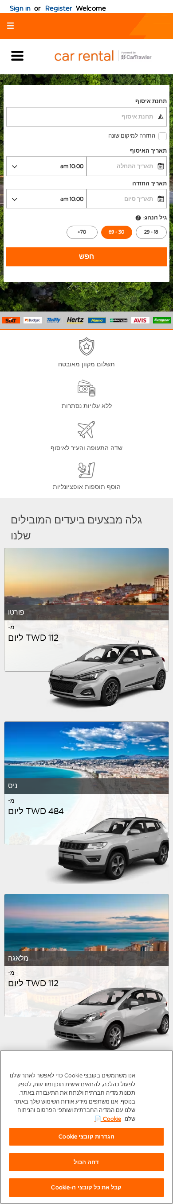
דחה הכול (86, 1162)
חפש (86, 256)
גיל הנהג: (154, 217)
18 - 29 (151, 232)
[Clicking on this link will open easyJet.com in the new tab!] (110, 56)
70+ (82, 232)
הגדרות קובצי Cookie (86, 1136)
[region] (86, 1127)
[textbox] (86, 117)
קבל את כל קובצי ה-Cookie (86, 1187)
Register (58, 8)
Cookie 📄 (107, 1119)
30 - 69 (116, 232)
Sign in (20, 8)
